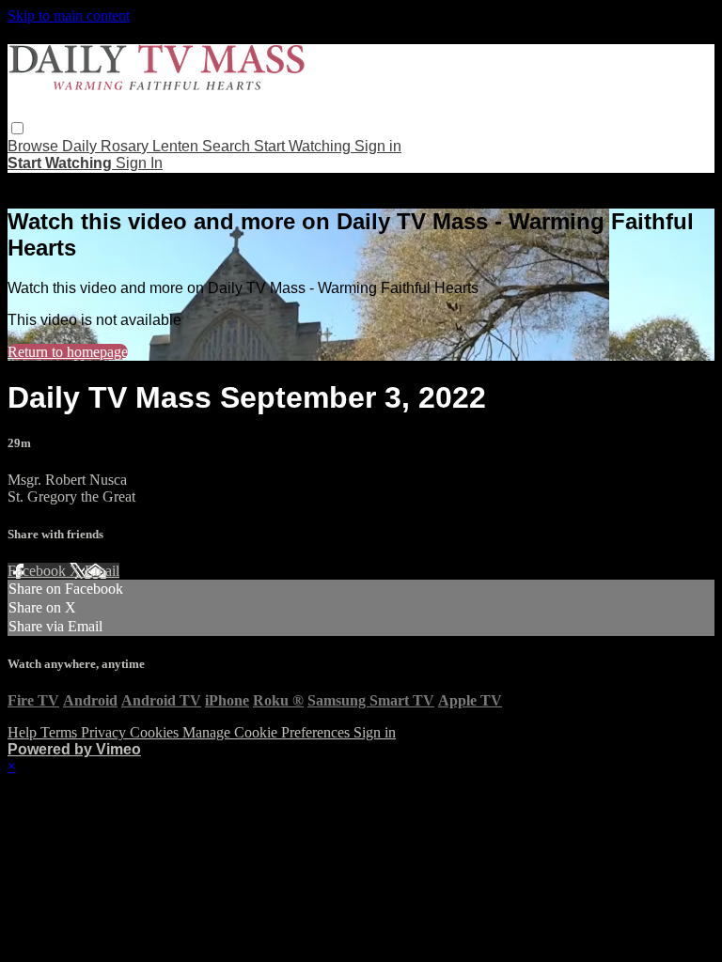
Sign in (377, 146)
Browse (35, 146)
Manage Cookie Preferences (267, 732)
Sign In (139, 163)
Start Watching (304, 146)
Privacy (105, 732)
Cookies (156, 732)
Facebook (39, 571)
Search (228, 146)
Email (102, 571)
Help (24, 732)
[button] (17, 128)
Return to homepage (68, 352)
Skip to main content (69, 15)
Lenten (177, 146)
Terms (60, 732)
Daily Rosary (107, 146)
